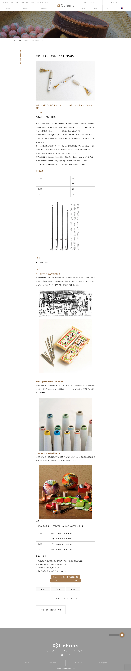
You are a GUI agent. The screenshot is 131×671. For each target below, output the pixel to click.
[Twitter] (113, 2)
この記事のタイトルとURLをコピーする (65, 598)
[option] (27, 2)
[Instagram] (111, 2)
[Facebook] (116, 2)
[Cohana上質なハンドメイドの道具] (65, 5)
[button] (122, 634)
